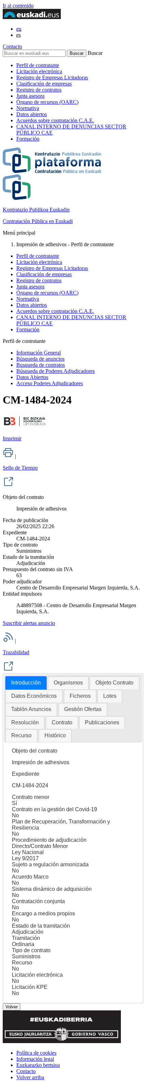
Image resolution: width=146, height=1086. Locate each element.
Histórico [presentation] (55, 735)
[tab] (26, 683)
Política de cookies (36, 1053)
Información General (38, 353)
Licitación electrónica (39, 71)
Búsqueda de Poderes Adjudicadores (55, 371)
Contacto (12, 46)
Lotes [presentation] (109, 696)
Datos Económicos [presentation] (34, 696)
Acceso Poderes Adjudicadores (49, 383)
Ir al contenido (18, 6)
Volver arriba (30, 1077)
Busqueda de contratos (40, 365)
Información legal (35, 1059)
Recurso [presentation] (21, 735)
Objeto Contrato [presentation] (114, 683)
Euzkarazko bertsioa (38, 1065)
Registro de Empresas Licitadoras (52, 77)
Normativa (27, 108)
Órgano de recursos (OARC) (47, 102)
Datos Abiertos (32, 377)
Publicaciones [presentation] (102, 722)
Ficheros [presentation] (80, 696)
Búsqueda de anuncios (40, 359)
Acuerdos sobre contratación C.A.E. (55, 120)
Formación (27, 139)
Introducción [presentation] (26, 683)
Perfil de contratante (37, 65)
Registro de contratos (38, 90)
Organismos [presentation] (68, 683)
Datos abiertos (31, 114)
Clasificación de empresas (44, 83)
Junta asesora (30, 96)
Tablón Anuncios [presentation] (31, 709)
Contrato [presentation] (62, 722)
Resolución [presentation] (25, 722)
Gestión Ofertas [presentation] (83, 709)
